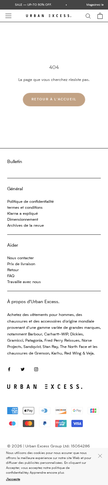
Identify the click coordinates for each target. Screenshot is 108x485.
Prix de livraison (21, 264)
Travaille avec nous (24, 282)
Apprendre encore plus (47, 473)
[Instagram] (36, 369)
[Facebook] (9, 369)
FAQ (10, 276)
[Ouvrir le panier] (100, 16)
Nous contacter (20, 258)
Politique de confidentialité (30, 202)
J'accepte (13, 479)
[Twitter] (23, 369)
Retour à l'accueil (54, 99)
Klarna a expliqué (22, 214)
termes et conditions (25, 208)
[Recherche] (88, 15)
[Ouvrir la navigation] (8, 16)
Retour (13, 270)
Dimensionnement (22, 220)
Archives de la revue (25, 226)
